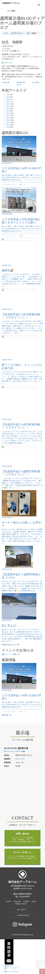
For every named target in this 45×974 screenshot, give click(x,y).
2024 (8, 99)
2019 (8, 111)
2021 (8, 106)
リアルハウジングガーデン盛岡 (15, 751)
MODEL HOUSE (21, 904)
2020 (8, 108)
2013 (8, 125)
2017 (8, 115)
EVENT (8, 901)
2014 (8, 122)
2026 (8, 94)
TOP (42, 972)
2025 (8, 97)
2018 (8, 113)
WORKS (26, 901)
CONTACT (23, 909)
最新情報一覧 (6, 715)
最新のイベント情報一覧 (11, 654)
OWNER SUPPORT (23, 915)
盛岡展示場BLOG (17, 33)
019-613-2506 (20, 759)
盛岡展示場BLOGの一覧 (10, 645)
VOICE (33, 901)
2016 (8, 118)
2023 (8, 101)
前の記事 (6, 82)
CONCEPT (17, 901)
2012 (8, 127)
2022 (8, 104)
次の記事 (35, 82)
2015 (8, 120)
